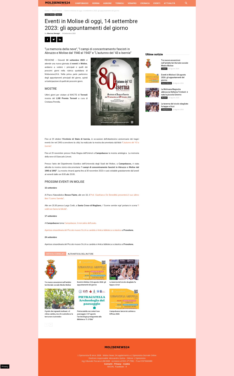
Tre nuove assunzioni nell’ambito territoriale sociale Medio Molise (174, 63)
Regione (58, 14)
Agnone (107, 3)
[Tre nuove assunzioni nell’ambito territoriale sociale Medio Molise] (59, 269)
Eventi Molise (57, 10)
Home (47, 10)
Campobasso (81, 3)
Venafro (132, 3)
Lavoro (164, 69)
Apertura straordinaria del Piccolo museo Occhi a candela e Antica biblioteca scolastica (83, 230)
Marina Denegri (53, 33)
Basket (164, 98)
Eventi (156, 3)
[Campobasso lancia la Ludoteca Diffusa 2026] (124, 299)
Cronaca (145, 3)
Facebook (119, 367)
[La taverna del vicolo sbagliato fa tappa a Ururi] (124, 269)
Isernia (96, 3)
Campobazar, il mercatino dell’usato (80, 223)
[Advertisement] (91, 130)
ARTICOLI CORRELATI (55, 254)
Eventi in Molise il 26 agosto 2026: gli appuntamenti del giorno (173, 77)
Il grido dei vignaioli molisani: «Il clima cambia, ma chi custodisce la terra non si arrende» (59, 314)
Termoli (119, 3)
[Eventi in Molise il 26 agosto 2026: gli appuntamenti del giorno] (92, 269)
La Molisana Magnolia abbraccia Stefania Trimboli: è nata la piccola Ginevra (174, 92)
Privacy (117, 364)
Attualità (169, 3)
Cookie (126, 364)
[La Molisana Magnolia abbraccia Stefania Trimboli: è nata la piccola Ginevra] (152, 92)
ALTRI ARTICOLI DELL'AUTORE (80, 254)
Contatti (108, 364)
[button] (186, 3)
